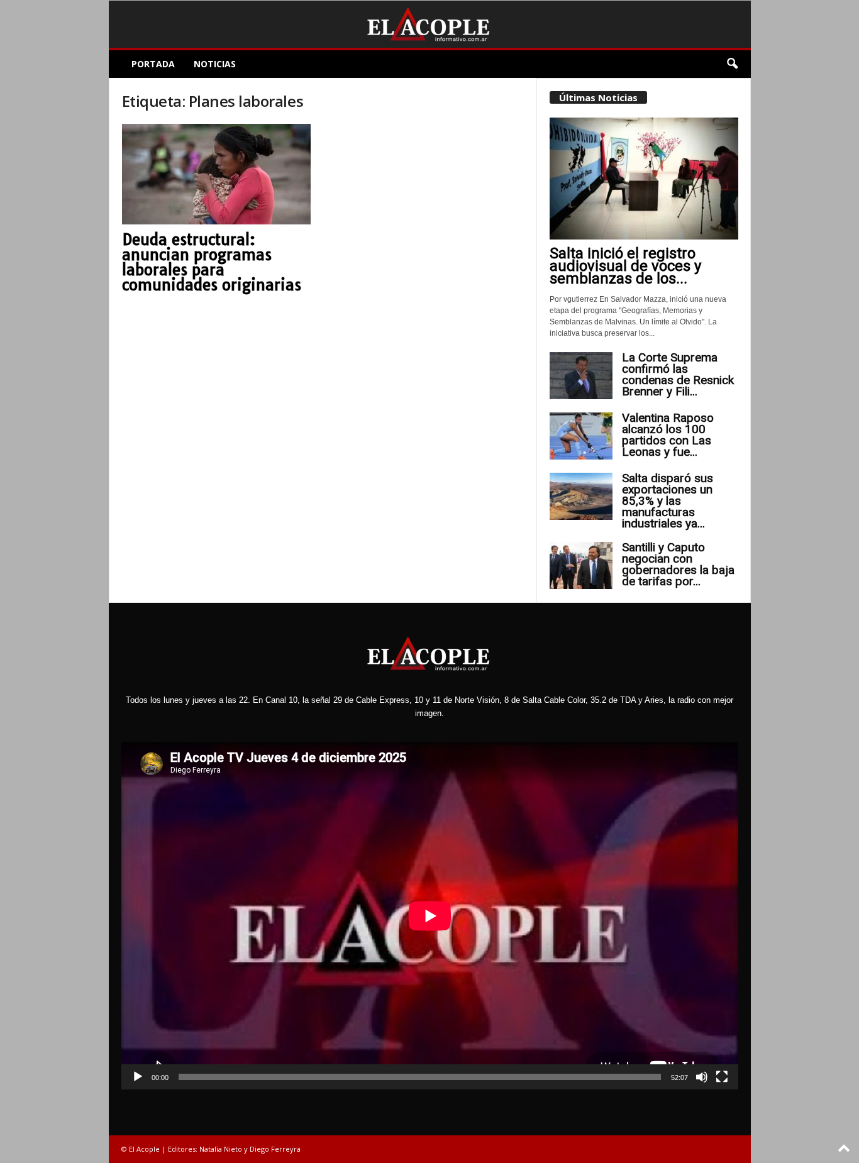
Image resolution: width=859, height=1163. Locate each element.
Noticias (215, 64)
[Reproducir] (137, 1077)
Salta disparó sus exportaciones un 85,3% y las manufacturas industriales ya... (667, 501)
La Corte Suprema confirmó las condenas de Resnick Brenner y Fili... (678, 374)
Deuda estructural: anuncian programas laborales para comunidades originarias (211, 262)
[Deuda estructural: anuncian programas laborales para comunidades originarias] (216, 174)
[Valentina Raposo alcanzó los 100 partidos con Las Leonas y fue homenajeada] (581, 436)
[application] (429, 915)
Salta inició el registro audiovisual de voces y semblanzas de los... (625, 266)
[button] (732, 64)
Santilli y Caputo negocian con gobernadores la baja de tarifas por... (678, 564)
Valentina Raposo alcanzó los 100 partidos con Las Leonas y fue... (668, 435)
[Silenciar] (702, 1077)
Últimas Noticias (598, 97)
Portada (153, 64)
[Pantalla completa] (722, 1077)
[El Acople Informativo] (430, 24)
